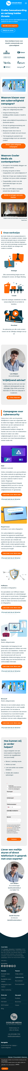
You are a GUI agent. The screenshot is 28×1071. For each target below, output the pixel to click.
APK (10, 189)
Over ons (4, 995)
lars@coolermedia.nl (14, 888)
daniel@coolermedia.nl (14, 920)
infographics (11, 949)
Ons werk (18, 995)
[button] (26, 3)
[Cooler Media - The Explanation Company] (14, 3)
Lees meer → (4, 960)
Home (14, 1045)
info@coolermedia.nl (14, 1036)
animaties (6, 949)
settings (17, 1064)
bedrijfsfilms (18, 949)
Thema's (17, 971)
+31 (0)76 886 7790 (14, 1034)
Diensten (3, 971)
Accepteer (5, 1068)
